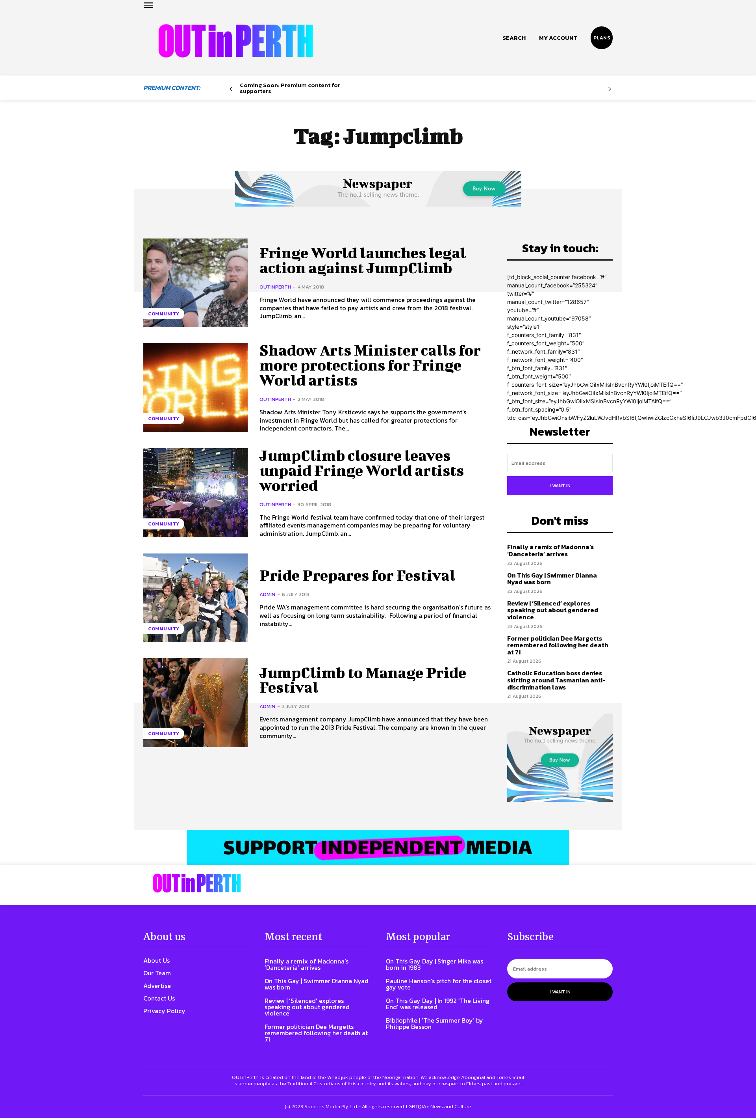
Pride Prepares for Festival (357, 575)
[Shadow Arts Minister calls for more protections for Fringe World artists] (195, 387)
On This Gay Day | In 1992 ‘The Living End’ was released (437, 1004)
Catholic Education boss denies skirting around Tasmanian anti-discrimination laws (556, 679)
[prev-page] (231, 89)
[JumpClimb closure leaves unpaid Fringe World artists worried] (195, 492)
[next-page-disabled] (610, 89)
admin (267, 594)
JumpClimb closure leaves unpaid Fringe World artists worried (361, 470)
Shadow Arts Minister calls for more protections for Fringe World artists (370, 365)
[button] (514, 38)
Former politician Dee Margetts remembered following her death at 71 (557, 645)
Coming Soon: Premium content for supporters (290, 87)
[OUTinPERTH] (235, 40)
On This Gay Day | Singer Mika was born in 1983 (434, 964)
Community (164, 313)
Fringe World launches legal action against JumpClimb (362, 260)
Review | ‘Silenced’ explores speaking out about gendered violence (552, 610)
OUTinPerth (275, 287)
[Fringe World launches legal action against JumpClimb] (195, 283)
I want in (560, 485)
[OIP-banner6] (378, 847)
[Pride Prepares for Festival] (195, 597)
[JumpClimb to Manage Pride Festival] (195, 702)
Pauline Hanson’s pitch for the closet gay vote (438, 984)
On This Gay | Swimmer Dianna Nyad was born (552, 578)
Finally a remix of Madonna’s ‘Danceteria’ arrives (550, 550)
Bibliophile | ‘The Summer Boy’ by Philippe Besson (434, 1023)
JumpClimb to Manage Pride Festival (362, 680)
